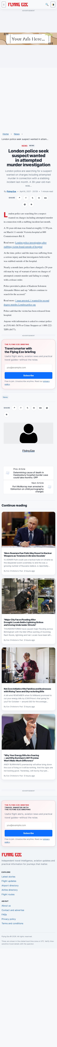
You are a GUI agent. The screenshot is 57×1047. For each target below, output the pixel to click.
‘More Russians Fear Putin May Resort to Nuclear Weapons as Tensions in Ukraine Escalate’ (28, 554)
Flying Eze (11, 191)
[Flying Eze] (18, 4)
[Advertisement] (28, 98)
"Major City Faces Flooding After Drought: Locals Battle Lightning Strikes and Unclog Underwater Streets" (23, 622)
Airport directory (10, 885)
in (39, 198)
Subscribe (28, 375)
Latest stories (8, 876)
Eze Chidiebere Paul (14, 571)
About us (6, 905)
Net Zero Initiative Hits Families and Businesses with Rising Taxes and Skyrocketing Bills (27, 690)
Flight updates (9, 881)
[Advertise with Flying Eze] (28, 38)
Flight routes (8, 894)
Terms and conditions (12, 923)
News (16, 134)
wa (45, 198)
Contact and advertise (13, 910)
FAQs (4, 914)
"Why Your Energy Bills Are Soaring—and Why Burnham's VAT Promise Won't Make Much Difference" (21, 758)
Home (6, 134)
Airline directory (10, 890)
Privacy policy (9, 919)
